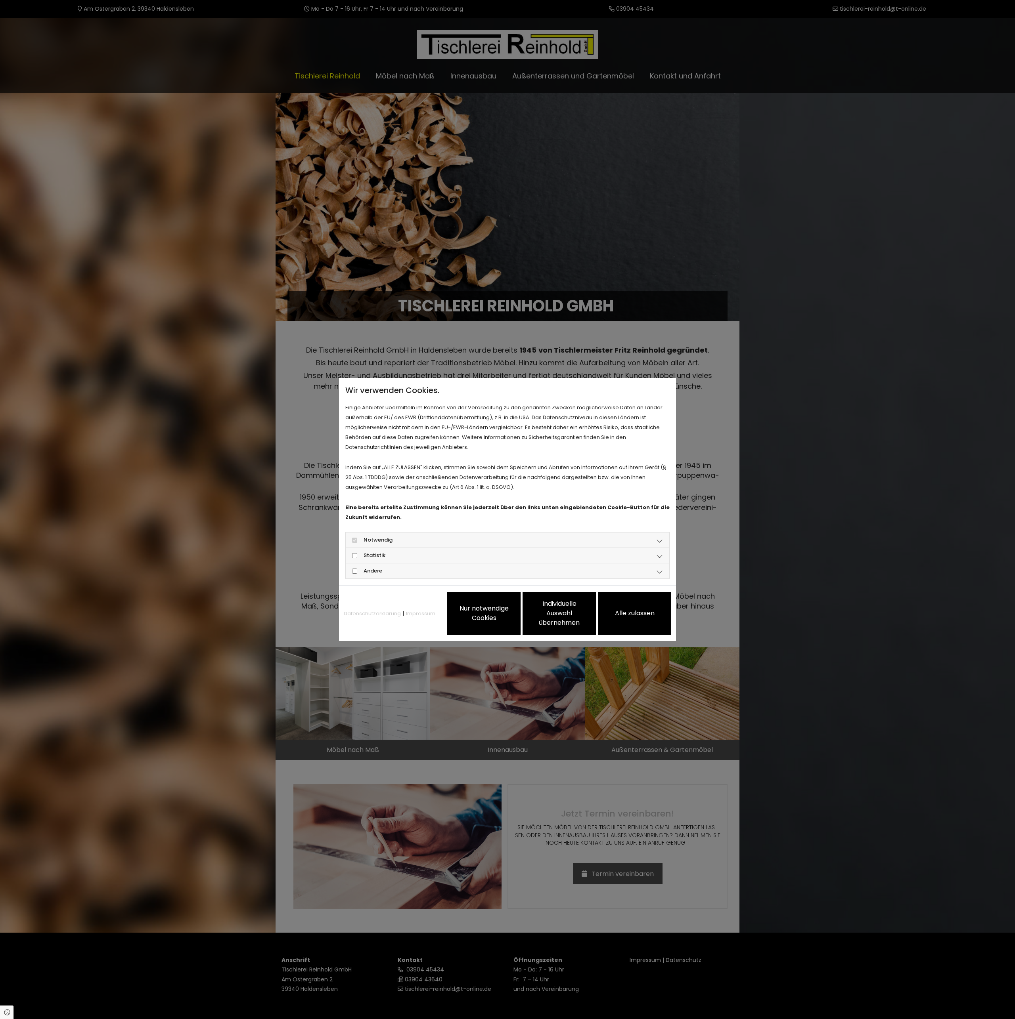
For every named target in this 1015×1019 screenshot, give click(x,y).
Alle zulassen (635, 613)
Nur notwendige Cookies (484, 613)
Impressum (420, 613)
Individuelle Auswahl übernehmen (559, 613)
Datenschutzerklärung (372, 613)
